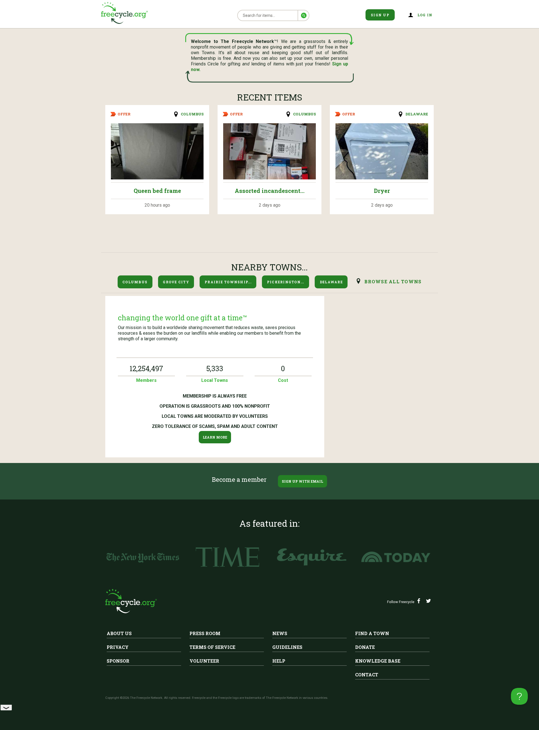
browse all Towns (392, 281)
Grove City (176, 282)
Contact (366, 674)
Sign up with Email (302, 481)
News (279, 633)
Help (278, 661)
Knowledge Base (377, 661)
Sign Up (380, 15)
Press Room (204, 633)
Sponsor (118, 661)
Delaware (416, 114)
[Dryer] (381, 151)
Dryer (382, 190)
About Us (119, 633)
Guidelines (287, 647)
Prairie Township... (228, 282)
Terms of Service (212, 647)
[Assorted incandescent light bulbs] (269, 151)
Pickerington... (285, 282)
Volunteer (204, 661)
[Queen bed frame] (157, 151)
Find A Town (372, 633)
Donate (365, 647)
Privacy (118, 647)
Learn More (215, 437)
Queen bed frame (157, 190)
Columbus (192, 114)
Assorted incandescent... (270, 190)
